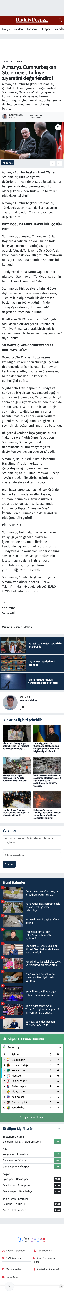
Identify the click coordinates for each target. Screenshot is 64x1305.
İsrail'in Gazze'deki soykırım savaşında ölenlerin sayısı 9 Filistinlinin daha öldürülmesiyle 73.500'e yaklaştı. (47, 780)
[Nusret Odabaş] (10, 702)
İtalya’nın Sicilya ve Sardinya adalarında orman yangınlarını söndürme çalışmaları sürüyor (47, 814)
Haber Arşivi (12, 1277)
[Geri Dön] (9, 1286)
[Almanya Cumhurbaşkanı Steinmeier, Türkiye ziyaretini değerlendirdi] (32, 140)
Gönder (9, 864)
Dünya (6, 29)
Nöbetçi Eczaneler (15, 1250)
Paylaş (9, 162)
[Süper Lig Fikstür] (59, 1128)
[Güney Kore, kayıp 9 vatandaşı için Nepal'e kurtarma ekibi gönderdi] (17, 765)
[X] (26, 1239)
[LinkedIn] (38, 1239)
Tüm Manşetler (13, 1269)
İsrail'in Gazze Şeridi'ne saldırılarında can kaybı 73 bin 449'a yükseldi (16, 813)
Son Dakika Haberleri (48, 1269)
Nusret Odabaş (28, 700)
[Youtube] (43, 1239)
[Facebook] (20, 1239)
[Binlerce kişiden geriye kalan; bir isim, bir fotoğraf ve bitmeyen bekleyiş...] (17, 733)
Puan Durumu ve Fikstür (44, 1260)
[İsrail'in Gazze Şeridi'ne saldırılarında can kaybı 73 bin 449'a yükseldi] (17, 799)
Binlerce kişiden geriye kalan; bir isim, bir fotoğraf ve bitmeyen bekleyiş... (16, 746)
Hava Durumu (45, 1250)
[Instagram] (32, 1239)
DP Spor (45, 29)
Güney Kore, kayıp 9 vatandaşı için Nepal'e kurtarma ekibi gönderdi (15, 778)
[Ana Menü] (3, 20)
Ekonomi (32, 29)
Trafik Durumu (13, 1258)
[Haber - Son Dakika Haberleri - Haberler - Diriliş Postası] (32, 20)
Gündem (18, 29)
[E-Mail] (22, 707)
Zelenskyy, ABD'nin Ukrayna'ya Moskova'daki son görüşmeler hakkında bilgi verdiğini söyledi (46, 747)
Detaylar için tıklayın (32, 1117)
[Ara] (60, 20)
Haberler (7, 61)
